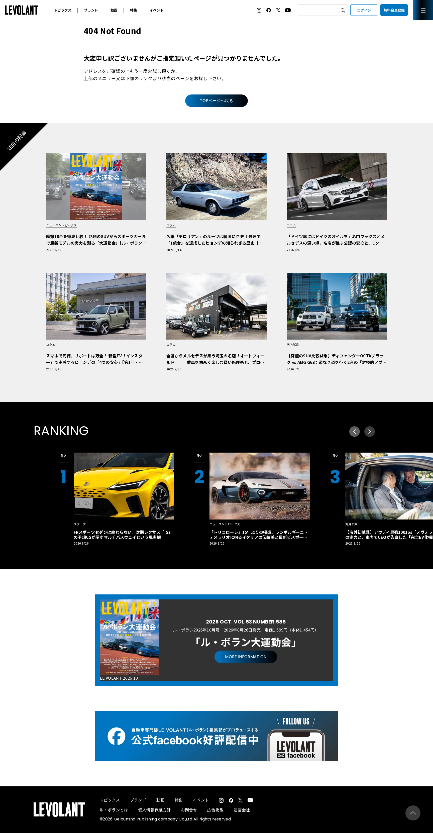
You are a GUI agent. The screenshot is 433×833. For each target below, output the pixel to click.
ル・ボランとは (113, 810)
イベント (157, 10)
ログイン (364, 10)
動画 (114, 10)
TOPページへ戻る (216, 100)
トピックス (62, 10)
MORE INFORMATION (245, 657)
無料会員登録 (394, 10)
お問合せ (189, 810)
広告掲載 (215, 810)
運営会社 (242, 810)
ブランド (91, 10)
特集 (133, 10)
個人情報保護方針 (154, 810)
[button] (369, 431)
